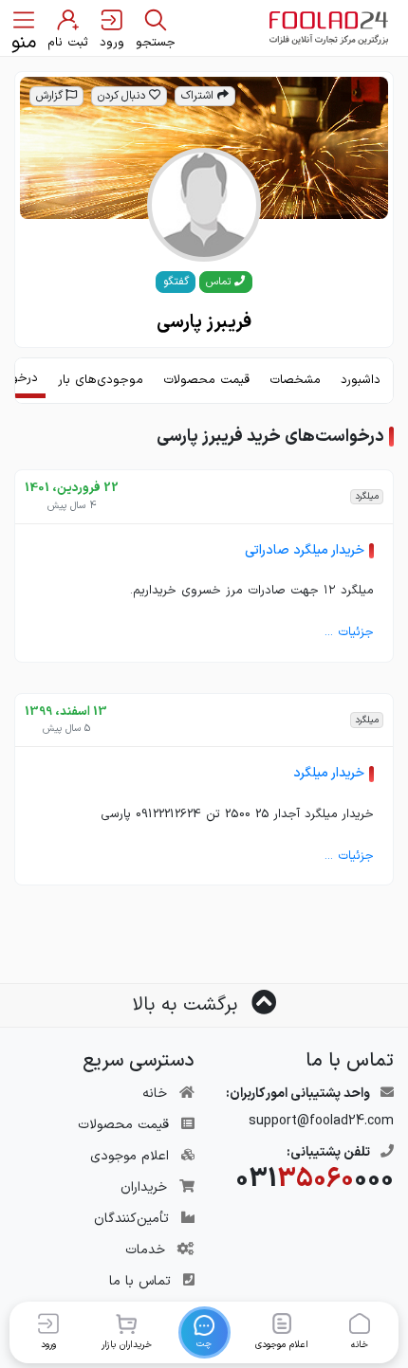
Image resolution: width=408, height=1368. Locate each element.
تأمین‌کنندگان (131, 1219)
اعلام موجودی (129, 1156)
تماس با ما (140, 1281)
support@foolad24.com (321, 1121)
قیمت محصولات (123, 1125)
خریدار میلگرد (328, 773)
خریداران (144, 1187)
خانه (154, 1094)
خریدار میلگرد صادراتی (304, 550)
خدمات (145, 1250)
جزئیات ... (349, 632)
